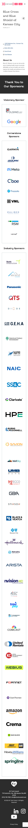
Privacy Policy (14, 824)
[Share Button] (23, 18)
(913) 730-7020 (6, 797)
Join (16, 4)
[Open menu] (24, 4)
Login (20, 4)
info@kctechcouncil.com (19, 797)
